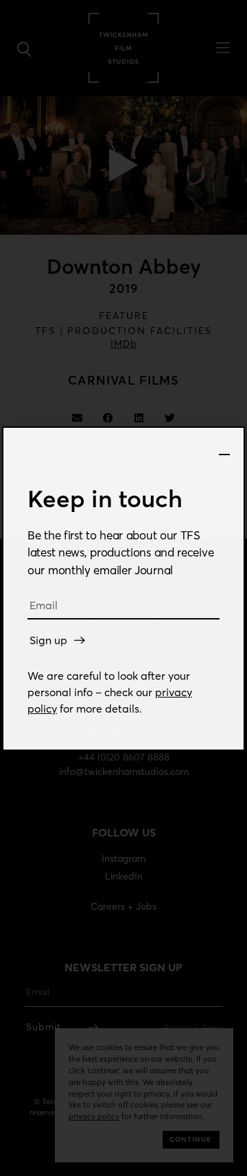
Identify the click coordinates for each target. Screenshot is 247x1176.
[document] (123, 588)
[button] (224, 448)
